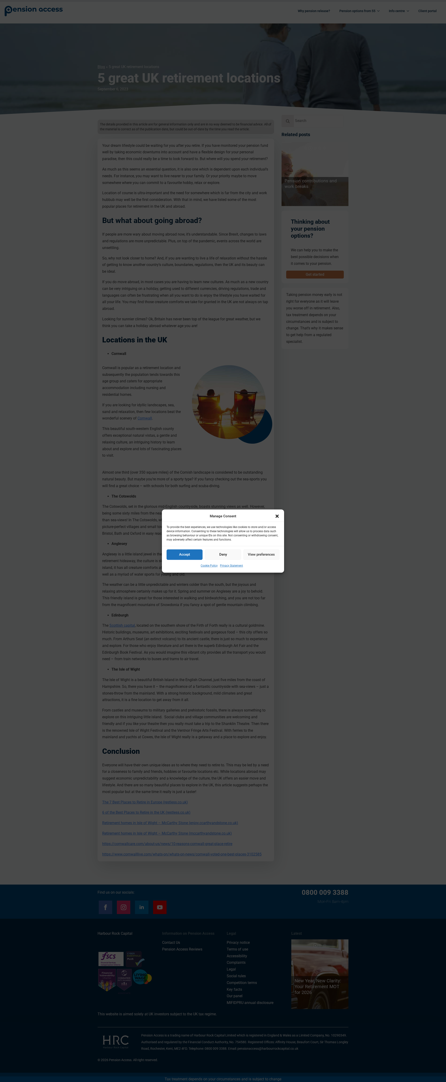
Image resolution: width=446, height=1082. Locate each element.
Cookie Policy (209, 565)
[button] (277, 516)
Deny (223, 555)
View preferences (261, 555)
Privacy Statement (231, 565)
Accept (184, 555)
